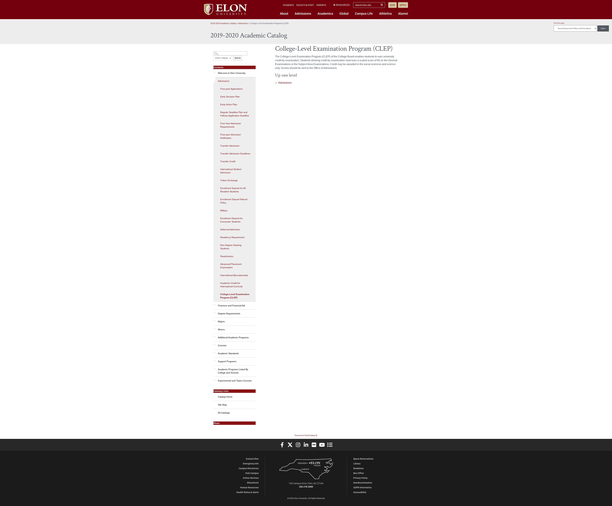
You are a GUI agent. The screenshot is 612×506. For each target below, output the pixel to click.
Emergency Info (251, 463)
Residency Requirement (232, 237)
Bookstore (358, 468)
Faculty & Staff (305, 5)
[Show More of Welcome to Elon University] (214, 71)
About (284, 13)
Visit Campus (252, 473)
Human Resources (249, 487)
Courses (222, 345)
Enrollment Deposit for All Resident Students (233, 190)
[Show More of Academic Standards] (214, 351)
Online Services (251, 477)
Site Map (222, 404)
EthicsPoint (253, 482)
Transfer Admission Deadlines (235, 153)
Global (344, 13)
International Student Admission (230, 171)
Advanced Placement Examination (231, 266)
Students (288, 5)
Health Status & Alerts (247, 492)
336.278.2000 (306, 486)
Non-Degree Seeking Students (230, 247)
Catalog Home (225, 396)
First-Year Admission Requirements (230, 125)
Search (237, 58)
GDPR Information (362, 487)
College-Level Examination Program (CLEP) (234, 296)
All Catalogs (224, 412)
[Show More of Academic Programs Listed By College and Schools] (214, 367)
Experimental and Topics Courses (235, 380)
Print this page (559, 23)
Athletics (385, 13)
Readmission (226, 256)
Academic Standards (228, 353)
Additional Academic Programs (233, 337)
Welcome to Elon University (231, 73)
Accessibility (359, 492)
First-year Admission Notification (230, 136)
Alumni (403, 13)
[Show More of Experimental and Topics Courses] (214, 379)
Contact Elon (252, 458)
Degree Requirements (229, 313)
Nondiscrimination (362, 482)
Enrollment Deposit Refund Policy (233, 201)
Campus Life (364, 13)
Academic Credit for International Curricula (231, 285)
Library (357, 463)
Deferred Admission (230, 229)
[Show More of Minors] (214, 327)
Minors (221, 329)
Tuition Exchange (229, 180)
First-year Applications (231, 89)
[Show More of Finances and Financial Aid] (214, 304)
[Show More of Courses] (214, 343)
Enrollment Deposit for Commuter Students (231, 220)
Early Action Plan (228, 104)
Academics (325, 13)
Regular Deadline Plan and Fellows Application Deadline (234, 114)
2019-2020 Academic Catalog (223, 23)
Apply (403, 5)
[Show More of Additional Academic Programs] (214, 335)
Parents (321, 5)
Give (392, 5)
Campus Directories (249, 468)
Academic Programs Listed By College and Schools (233, 371)
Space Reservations (363, 458)
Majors (221, 321)
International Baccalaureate (234, 275)
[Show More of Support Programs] (214, 359)
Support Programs (227, 361)
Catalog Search (219, 52)
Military (223, 210)
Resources (343, 5)
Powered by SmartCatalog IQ (306, 435)
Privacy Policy (360, 477)
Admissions (303, 13)
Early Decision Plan (230, 96)
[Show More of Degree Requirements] (214, 312)
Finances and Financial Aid (231, 305)
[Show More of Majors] (214, 320)
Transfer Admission (230, 145)
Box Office (358, 473)
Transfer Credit (227, 161)
